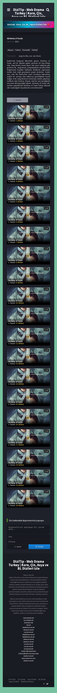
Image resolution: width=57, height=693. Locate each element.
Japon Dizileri (14, 681)
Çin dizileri (21, 679)
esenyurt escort (29, 630)
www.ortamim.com (29, 658)
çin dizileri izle (28, 620)
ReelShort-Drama (27, 681)
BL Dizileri (42, 679)
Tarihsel (34, 50)
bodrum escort (28, 656)
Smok (29, 625)
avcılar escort (28, 632)
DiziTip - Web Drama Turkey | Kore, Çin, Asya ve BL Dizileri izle (28, 13)
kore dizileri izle (29, 618)
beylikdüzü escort (29, 627)
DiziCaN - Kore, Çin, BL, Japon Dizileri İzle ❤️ (28, 24)
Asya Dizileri (32, 679)
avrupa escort (28, 649)
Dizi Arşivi (12, 679)
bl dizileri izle (28, 623)
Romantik (26, 50)
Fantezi (18, 50)
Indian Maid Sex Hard (29, 651)
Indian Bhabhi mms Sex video (29, 653)
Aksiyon (10, 50)
